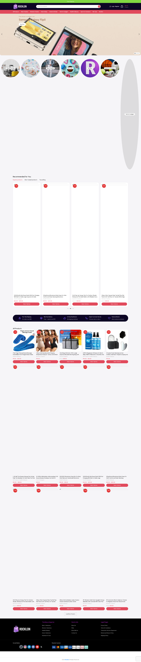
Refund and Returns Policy (107, 633)
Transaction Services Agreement (108, 630)
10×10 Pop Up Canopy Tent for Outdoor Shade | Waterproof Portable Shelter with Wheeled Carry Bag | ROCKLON (84, 297)
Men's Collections (46, 625)
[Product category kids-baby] (30, 68)
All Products (86, 356)
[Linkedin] (29, 647)
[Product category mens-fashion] (50, 68)
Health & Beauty (47, 298)
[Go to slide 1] (67, 308)
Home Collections (46, 633)
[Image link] (22, 629)
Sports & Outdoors (77, 298)
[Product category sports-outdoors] (110, 68)
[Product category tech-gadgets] (130, 114)
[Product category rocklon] (90, 68)
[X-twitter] (41, 647)
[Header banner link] (70, 1)
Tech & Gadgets (18, 298)
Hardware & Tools (46, 635)
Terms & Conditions (106, 628)
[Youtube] (37, 647)
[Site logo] (20, 6)
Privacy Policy (104, 625)
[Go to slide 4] (138, 53)
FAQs (72, 628)
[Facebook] (33, 647)
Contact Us (74, 633)
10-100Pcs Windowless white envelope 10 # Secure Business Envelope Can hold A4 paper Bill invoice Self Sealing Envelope (47, 478)
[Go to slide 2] (136, 53)
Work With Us (74, 630)
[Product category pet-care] (70, 68)
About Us (73, 625)
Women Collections (47, 628)
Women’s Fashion (106, 298)
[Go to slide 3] (137, 53)
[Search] (99, 6)
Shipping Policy (104, 635)
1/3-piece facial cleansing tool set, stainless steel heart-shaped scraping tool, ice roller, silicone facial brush (117, 354)
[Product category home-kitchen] (10, 68)
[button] (2, 34)
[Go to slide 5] (73, 308)
